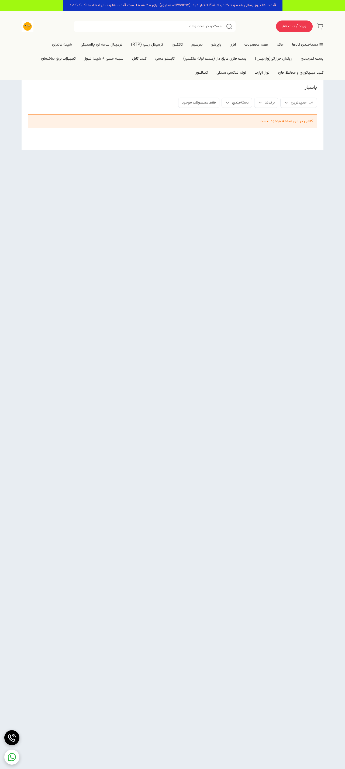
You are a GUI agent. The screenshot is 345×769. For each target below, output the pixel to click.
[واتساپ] (11, 757)
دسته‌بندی (240, 102)
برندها (270, 102)
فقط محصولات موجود (199, 102)
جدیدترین (298, 102)
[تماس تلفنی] (11, 737)
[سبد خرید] (320, 26)
